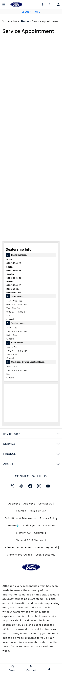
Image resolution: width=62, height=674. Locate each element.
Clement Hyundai (46, 547)
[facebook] (30, 486)
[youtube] (48, 486)
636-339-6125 (13, 285)
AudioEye (14, 503)
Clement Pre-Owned (19, 554)
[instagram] (39, 486)
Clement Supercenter (18, 547)
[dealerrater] (21, 486)
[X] (12, 486)
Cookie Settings (45, 554)
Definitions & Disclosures (21, 518)
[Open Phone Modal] (50, 4)
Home (25, 21)
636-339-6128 (13, 263)
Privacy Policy (49, 518)
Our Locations (46, 525)
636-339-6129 (13, 278)
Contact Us (45, 503)
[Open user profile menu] (58, 4)
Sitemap (21, 510)
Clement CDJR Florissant (31, 540)
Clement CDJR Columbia (31, 532)
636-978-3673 (13, 292)
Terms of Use (38, 510)
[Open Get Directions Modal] (42, 4)
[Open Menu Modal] (4, 4)
